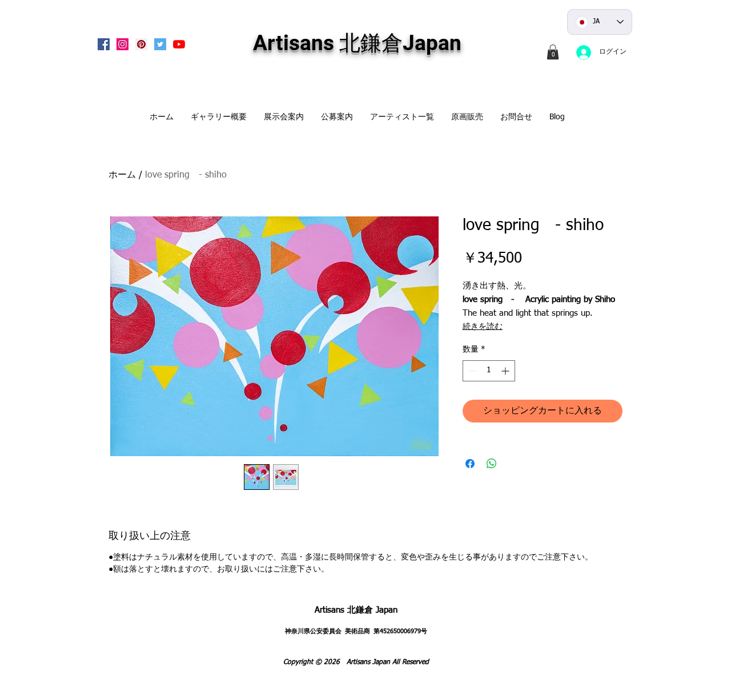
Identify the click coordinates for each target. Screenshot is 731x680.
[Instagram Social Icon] (122, 44)
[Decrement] (471, 371)
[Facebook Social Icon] (104, 44)
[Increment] (506, 371)
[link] (553, 52)
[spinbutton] (489, 371)
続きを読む (483, 327)
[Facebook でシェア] (470, 463)
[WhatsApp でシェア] (492, 463)
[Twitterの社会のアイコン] (160, 44)
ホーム (122, 175)
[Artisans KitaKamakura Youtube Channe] (179, 44)
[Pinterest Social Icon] (141, 44)
